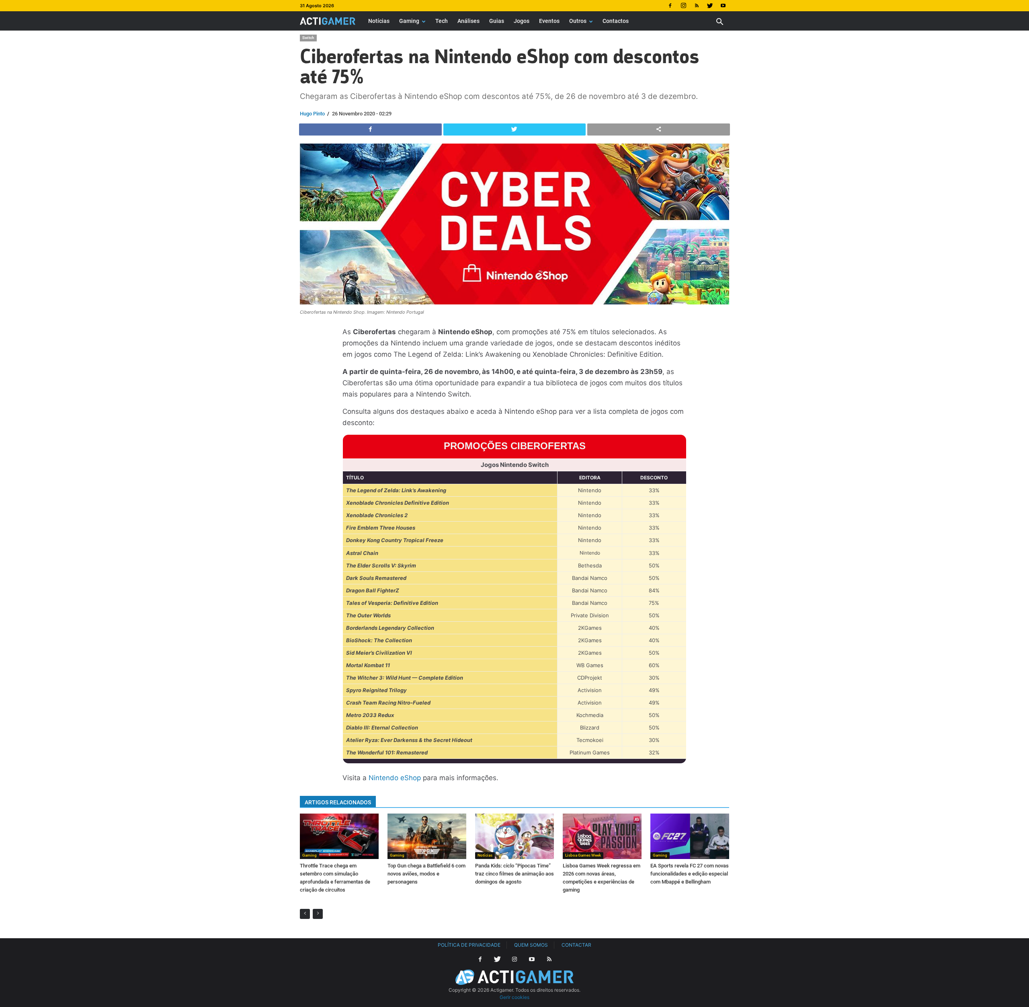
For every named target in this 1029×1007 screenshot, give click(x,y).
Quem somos (531, 945)
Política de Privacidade (469, 945)
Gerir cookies (514, 997)
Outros (577, 21)
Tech (441, 21)
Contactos (616, 21)
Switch (308, 37)
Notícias (378, 21)
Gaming (409, 21)
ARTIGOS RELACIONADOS (338, 802)
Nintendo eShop (395, 778)
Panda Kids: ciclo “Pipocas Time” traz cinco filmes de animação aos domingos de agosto (514, 874)
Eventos (549, 21)
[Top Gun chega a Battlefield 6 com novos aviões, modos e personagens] (426, 836)
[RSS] (697, 5)
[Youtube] (723, 5)
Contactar (576, 945)
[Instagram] (683, 5)
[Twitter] (710, 5)
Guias (496, 21)
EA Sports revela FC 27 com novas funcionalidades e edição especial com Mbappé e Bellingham (689, 874)
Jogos (521, 21)
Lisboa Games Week (583, 855)
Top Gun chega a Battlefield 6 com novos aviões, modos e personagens (426, 874)
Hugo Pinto (312, 114)
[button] (719, 22)
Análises (468, 21)
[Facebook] (670, 5)
